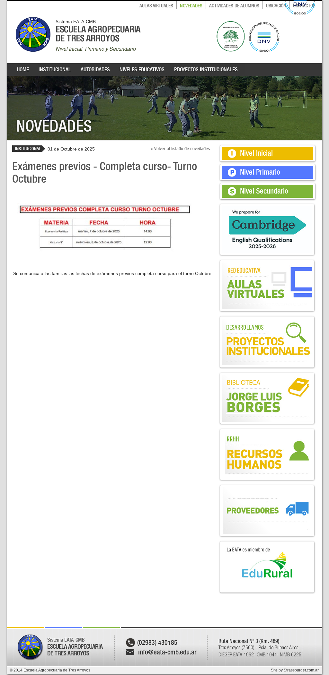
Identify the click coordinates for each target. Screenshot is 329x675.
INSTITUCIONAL (55, 69)
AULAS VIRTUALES (156, 6)
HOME (23, 69)
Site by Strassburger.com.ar (295, 670)
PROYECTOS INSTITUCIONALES (206, 69)
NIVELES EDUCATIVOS (142, 69)
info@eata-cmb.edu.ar (167, 652)
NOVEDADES (191, 6)
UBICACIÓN (276, 6)
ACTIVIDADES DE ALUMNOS (234, 6)
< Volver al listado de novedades (180, 148)
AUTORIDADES (95, 69)
